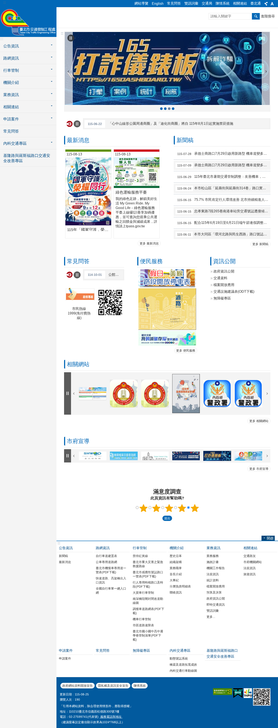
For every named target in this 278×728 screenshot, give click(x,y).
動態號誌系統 (179, 658)
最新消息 (65, 562)
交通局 (207, 3)
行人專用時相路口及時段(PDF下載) (148, 584)
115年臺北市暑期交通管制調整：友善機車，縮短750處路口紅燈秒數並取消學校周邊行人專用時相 (223, 177)
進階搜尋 (268, 16)
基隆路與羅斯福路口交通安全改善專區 (26, 158)
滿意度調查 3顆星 (169, 508)
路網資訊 (103, 548)
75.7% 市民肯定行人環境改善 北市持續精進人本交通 (223, 200)
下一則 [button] (266, 71)
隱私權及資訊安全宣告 (113, 685)
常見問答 (174, 3)
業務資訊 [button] (11, 95)
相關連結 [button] (11, 107)
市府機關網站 (252, 562)
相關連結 (240, 3)
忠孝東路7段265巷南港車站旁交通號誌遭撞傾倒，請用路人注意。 (223, 211)
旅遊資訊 (249, 574)
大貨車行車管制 (143, 592)
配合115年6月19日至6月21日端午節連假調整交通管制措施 (223, 223)
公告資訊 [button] (11, 46)
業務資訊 (213, 548)
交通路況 (249, 556)
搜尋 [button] (256, 16)
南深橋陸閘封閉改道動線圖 (148, 601)
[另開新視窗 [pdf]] (167, 278)
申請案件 (66, 650)
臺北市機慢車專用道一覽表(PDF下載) (111, 570)
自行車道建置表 (106, 556)
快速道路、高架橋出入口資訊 (111, 580)
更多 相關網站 (258, 421)
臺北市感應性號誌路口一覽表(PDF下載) (148, 574)
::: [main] (62, 33)
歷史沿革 (176, 556)
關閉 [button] (266, 3)
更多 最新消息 (149, 243)
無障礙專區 (141, 650)
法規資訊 (213, 574)
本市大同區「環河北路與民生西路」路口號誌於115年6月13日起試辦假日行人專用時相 (223, 234)
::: (4, 2)
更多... (211, 616)
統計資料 (213, 580)
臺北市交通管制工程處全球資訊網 (28, 22)
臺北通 (255, 3)
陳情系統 (223, 3)
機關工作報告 (216, 568)
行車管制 (140, 548)
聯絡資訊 (176, 592)
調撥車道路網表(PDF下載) (148, 611)
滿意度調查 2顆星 (156, 508)
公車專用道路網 (106, 562)
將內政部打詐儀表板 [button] (169, 108)
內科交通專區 (180, 650)
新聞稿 (63, 556)
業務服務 (213, 556)
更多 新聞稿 (260, 244)
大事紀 (174, 580)
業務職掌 (176, 568)
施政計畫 (213, 562)
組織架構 (176, 562)
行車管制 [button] (11, 70)
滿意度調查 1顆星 (143, 508)
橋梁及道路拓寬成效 (183, 664)
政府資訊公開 (216, 598)
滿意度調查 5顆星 (195, 508)
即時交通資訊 (216, 604)
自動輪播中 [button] (70, 38)
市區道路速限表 (143, 625)
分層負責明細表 (180, 586)
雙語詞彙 (191, 3)
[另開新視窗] (167, 68)
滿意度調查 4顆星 (182, 508)
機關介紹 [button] (11, 82)
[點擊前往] (167, 338)
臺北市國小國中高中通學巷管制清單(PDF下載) (148, 635)
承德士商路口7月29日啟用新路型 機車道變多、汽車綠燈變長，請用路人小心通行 (223, 154)
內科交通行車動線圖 (183, 670)
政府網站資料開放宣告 (77, 685)
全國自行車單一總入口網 (111, 590)
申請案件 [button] (11, 119)
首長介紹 (176, 574)
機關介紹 (177, 548)
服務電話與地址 (110, 716)
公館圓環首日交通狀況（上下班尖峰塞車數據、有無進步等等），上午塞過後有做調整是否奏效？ (105, 275)
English (158, 3)
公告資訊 (66, 548)
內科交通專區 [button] (15, 143)
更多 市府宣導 (258, 468)
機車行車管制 (142, 619)
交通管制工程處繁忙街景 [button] (165, 108)
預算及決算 (214, 592)
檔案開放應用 (216, 586)
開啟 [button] (270, 538)
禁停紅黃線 (140, 556)
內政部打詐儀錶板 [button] (173, 108)
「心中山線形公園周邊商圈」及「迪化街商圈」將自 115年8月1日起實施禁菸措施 (160, 124)
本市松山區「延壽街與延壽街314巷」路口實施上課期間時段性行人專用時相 (223, 188)
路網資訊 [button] (11, 58)
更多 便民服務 (185, 350)
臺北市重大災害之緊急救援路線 (148, 564)
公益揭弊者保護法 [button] (161, 108)
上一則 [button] (68, 71)
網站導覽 (141, 3)
